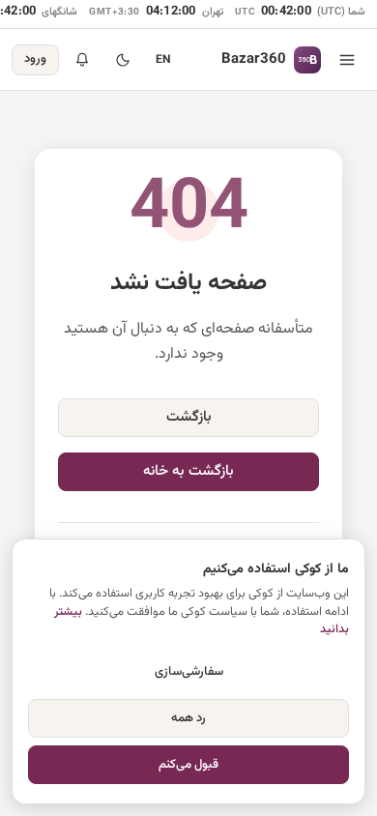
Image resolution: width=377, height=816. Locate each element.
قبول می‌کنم (188, 764)
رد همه (188, 718)
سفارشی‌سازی (189, 672)
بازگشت (189, 417)
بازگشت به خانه (188, 471)
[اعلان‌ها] (82, 59)
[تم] (122, 59)
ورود (35, 59)
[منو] (347, 59)
